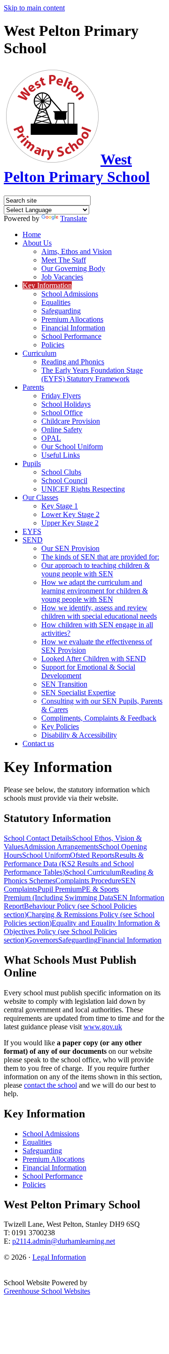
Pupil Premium (60, 889)
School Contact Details (38, 838)
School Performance (71, 336)
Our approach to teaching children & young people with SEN (95, 569)
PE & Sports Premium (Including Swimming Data (61, 893)
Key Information (47, 285)
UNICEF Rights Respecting (83, 489)
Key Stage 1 (59, 506)
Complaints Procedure (88, 881)
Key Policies (60, 726)
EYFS (32, 531)
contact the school (50, 1085)
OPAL (51, 438)
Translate (73, 218)
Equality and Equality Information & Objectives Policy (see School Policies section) (82, 931)
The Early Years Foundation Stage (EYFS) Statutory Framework (92, 374)
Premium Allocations (72, 319)
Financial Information (73, 328)
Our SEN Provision (70, 548)
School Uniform (46, 855)
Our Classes (40, 497)
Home (32, 234)
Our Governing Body (73, 268)
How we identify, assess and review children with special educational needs (99, 612)
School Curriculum (93, 872)
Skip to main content (34, 8)
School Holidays (66, 404)
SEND (33, 540)
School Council (64, 480)
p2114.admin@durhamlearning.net (63, 1241)
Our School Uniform (72, 447)
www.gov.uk (103, 1027)
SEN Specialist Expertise (78, 693)
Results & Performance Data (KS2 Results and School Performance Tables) (74, 863)
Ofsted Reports (92, 855)
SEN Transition (64, 684)
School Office (62, 413)
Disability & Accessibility (79, 735)
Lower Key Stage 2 (70, 514)
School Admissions (69, 294)
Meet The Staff (63, 260)
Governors (42, 940)
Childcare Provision (70, 421)
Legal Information (59, 1257)
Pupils (32, 464)
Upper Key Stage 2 (70, 523)
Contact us (38, 743)
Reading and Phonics (72, 362)
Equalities (55, 302)
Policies (52, 345)
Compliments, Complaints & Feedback (98, 718)
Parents (33, 387)
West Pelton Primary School (77, 168)
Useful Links (60, 455)
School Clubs (61, 472)
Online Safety (61, 430)
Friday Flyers (61, 396)
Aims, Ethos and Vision (76, 251)
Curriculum (39, 353)
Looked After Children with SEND (93, 659)
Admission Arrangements (61, 847)
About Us (37, 243)
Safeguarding (61, 311)
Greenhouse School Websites (47, 1291)
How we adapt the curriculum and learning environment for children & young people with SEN (94, 590)
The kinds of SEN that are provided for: (100, 557)
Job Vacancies (62, 277)
